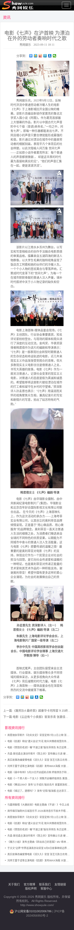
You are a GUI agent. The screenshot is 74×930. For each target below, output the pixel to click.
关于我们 (14, 884)
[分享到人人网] (50, 55)
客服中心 (46, 888)
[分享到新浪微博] (40, 55)
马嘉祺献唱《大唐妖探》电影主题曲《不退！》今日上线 (38, 804)
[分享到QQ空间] (35, 55)
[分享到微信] (54, 55)
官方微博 (29, 884)
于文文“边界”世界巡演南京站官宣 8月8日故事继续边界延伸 (39, 848)
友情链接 (60, 884)
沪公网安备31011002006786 (33, 911)
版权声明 (31, 888)
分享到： (22, 55)
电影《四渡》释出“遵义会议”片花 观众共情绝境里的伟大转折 (40, 741)
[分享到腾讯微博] (45, 55)
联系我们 (45, 884)
